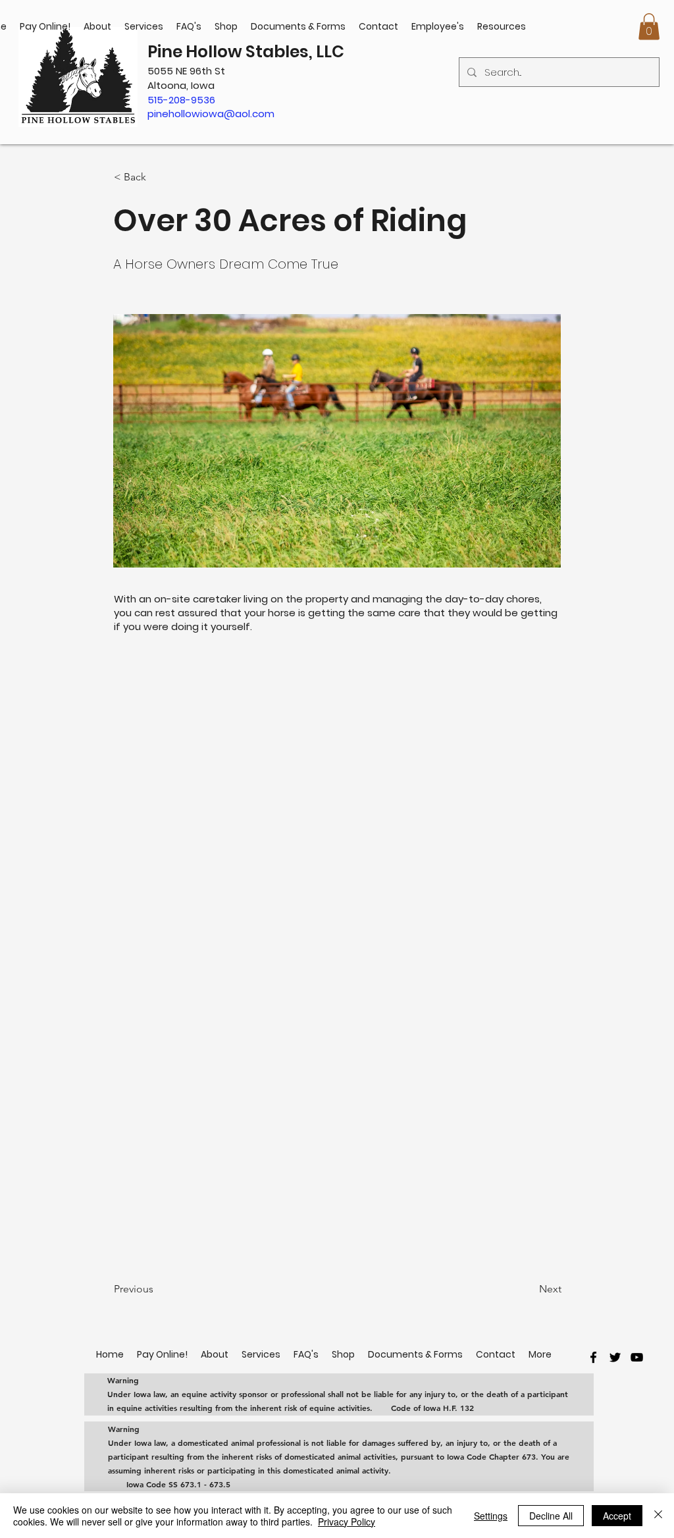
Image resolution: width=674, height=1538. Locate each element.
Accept (617, 1515)
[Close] (658, 1515)
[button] (649, 26)
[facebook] (593, 1357)
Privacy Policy (346, 1521)
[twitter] (615, 1357)
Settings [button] (490, 1515)
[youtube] (636, 1357)
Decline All (551, 1515)
